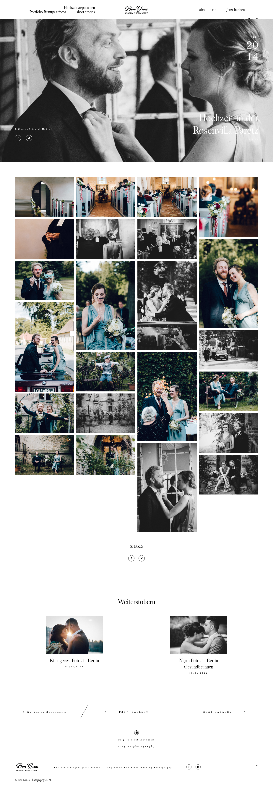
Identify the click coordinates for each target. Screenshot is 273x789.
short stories (86, 12)
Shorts (253, 139)
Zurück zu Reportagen (46, 712)
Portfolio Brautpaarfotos (48, 12)
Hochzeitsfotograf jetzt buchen (77, 768)
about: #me (207, 9)
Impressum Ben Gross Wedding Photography (139, 768)
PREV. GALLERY (134, 712)
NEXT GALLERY (217, 712)
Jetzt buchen (235, 9)
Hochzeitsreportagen (79, 7)
